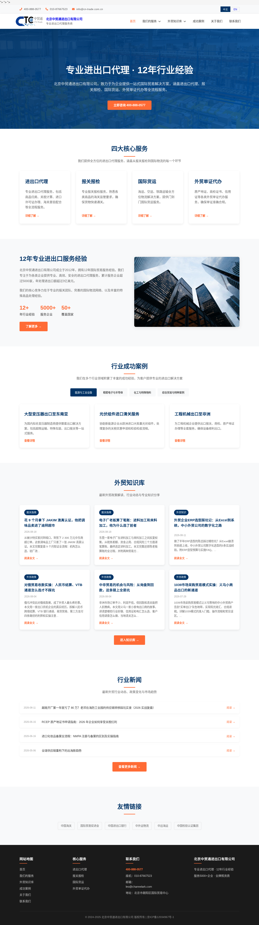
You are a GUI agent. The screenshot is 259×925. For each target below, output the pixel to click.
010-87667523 (58, 9)
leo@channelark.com (139, 886)
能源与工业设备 (83, 392)
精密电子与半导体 (113, 392)
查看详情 (29, 440)
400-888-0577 (32, 9)
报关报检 (78, 875)
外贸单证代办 (81, 888)
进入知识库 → (129, 640)
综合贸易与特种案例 (173, 392)
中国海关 (66, 825)
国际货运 (78, 882)
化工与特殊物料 (142, 392)
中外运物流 (142, 825)
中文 (225, 9)
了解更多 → (34, 326)
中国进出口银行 (117, 825)
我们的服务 (149, 21)
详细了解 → (32, 215)
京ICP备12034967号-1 (160, 917)
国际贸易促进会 (89, 825)
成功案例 (198, 21)
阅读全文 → (31, 558)
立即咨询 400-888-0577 (129, 105)
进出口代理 (80, 869)
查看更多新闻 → (129, 766)
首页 (133, 21)
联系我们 (235, 21)
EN (235, 9)
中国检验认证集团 (187, 825)
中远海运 (163, 825)
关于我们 (216, 21)
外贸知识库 (175, 21)
